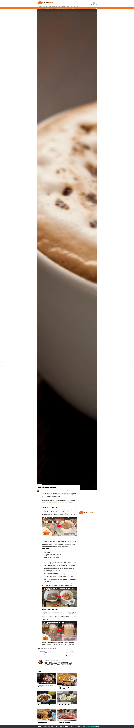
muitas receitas (66, 493)
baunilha (68, 510)
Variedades (67, 8)
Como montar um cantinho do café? (45, 685)
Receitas (43, 8)
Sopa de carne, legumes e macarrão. (66, 687)
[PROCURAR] (94, 8)
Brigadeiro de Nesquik (64, 722)
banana (61, 510)
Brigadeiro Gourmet (72, 613)
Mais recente (94, 4)
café (42, 648)
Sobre (72, 8)
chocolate (58, 510)
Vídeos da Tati (61, 720)
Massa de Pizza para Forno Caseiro (45, 705)
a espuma (45, 511)
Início (38, 8)
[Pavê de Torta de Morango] (67, 697)
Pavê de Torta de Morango (66, 705)
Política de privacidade (95, 726)
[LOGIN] (96, 8)
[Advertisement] (87, 500)
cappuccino (46, 648)
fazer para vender (57, 502)
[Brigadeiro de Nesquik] (67, 715)
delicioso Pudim (59, 613)
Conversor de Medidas (59, 8)
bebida (39, 648)
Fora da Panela (48, 682)
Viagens (51, 8)
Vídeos (47, 8)
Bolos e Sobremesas (62, 702)
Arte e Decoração (40, 682)
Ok (89, 726)
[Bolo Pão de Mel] (46, 715)
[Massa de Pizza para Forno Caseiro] (46, 697)
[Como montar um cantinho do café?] (46, 678)
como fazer (53, 648)
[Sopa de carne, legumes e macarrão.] (67, 679)
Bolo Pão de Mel (42, 722)
